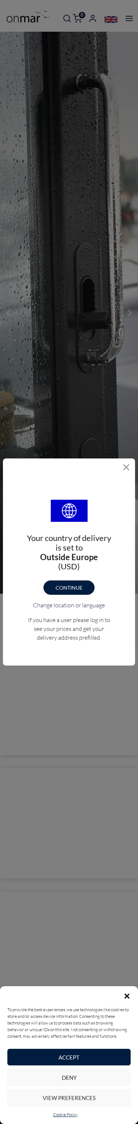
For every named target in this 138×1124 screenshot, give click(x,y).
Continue (69, 587)
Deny (69, 1077)
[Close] (126, 467)
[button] (127, 995)
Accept (69, 1057)
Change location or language (69, 605)
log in (97, 620)
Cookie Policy (65, 1114)
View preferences (69, 1098)
